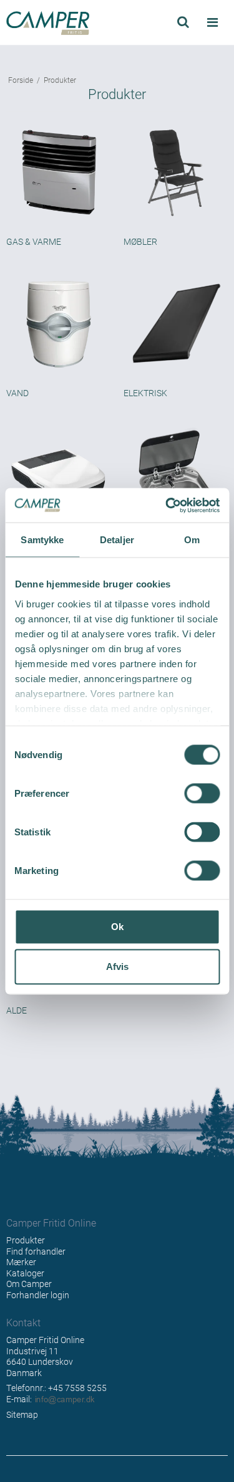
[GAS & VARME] (58, 173)
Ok (117, 926)
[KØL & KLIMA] (58, 476)
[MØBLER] (176, 173)
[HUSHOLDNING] (176, 476)
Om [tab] (192, 539)
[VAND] (58, 324)
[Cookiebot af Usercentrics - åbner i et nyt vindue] (167, 505)
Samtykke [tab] (42, 539)
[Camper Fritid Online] (58, 23)
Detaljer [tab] (117, 539)
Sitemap (22, 1414)
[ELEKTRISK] (176, 324)
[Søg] (183, 22)
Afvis (117, 966)
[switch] (202, 794)
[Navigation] (212, 22)
